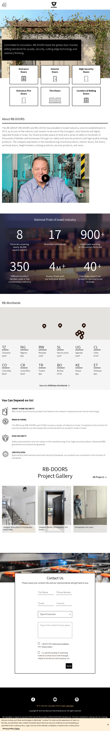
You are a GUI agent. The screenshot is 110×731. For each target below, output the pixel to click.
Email (41, 603)
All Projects (98, 477)
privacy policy (47, 646)
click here (70, 706)
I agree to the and (53, 645)
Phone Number (63, 592)
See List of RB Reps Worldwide (53, 385)
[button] (81, 337)
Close (17, 728)
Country (60, 603)
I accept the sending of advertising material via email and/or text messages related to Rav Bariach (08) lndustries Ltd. (54, 656)
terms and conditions (60, 644)
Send (69, 666)
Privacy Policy (8, 728)
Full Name (43, 592)
